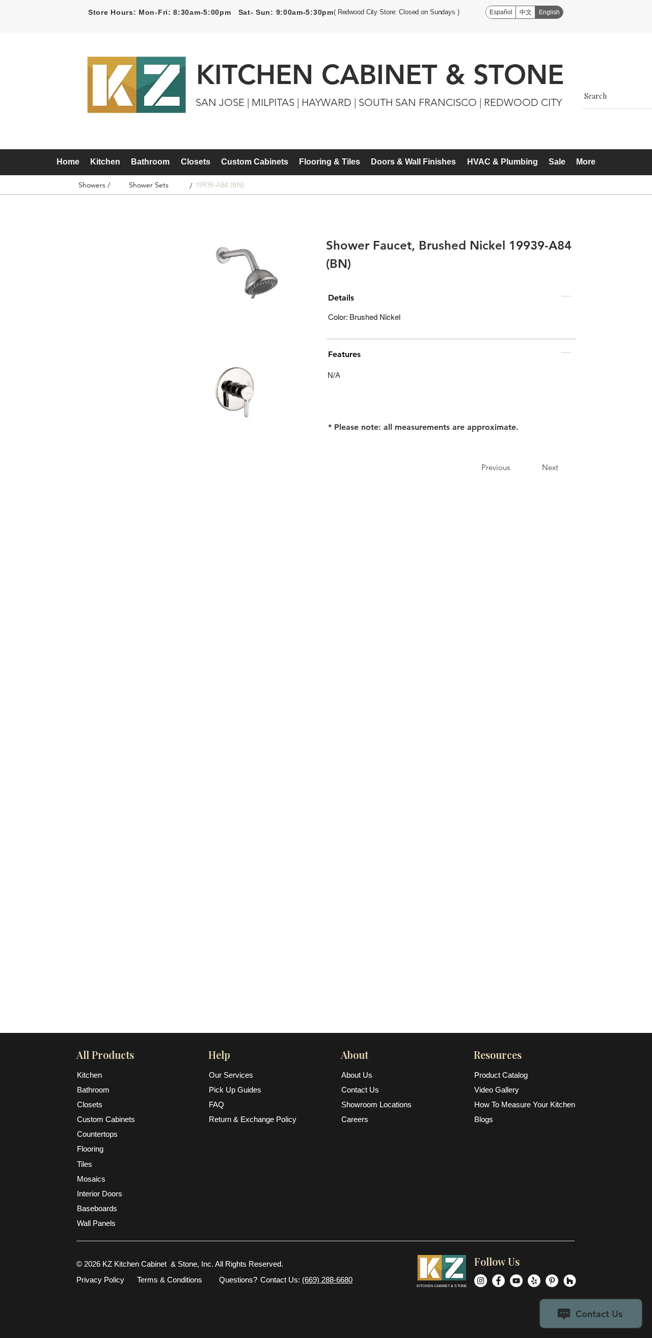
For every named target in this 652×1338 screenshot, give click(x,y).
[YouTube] (516, 1280)
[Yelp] (534, 1280)
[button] (105, 162)
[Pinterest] (552, 1280)
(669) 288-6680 (327, 1279)
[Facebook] (498, 1280)
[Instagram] (480, 1280)
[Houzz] (569, 1280)
